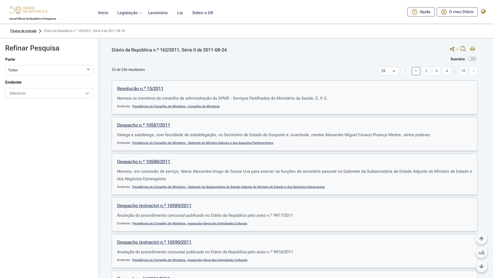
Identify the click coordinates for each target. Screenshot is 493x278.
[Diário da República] (28, 11)
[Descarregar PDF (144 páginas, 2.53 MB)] (465, 50)
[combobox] (49, 93)
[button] (28, 10)
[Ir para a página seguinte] (473, 71)
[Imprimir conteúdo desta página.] (474, 49)
